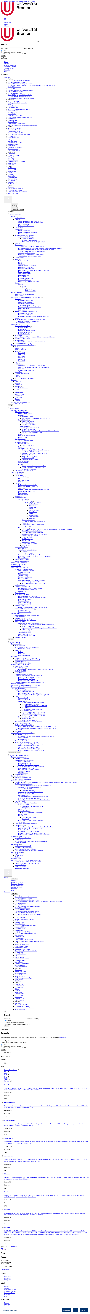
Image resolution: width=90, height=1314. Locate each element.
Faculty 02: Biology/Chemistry (16, 82)
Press (5, 71)
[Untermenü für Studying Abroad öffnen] (28, 499)
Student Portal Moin (13, 137)
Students (6, 63)
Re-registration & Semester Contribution (19, 134)
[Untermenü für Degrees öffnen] (23, 415)
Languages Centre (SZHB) (15, 115)
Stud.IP (10, 139)
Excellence (11, 187)
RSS (2, 1248)
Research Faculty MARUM (15, 188)
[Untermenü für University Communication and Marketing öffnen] (35, 345)
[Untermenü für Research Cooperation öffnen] (24, 776)
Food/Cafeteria (12, 168)
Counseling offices (13, 107)
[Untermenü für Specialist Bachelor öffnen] (29, 420)
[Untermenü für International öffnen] (22, 229)
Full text (5, 50)
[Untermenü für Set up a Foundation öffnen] (30, 811)
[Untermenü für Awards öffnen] (19, 259)
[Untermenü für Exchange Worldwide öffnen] (34, 520)
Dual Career (11, 158)
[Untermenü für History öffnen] (19, 283)
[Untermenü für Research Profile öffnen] (21, 644)
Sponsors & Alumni (9, 68)
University (7, 1081)
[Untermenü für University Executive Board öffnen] (31, 326)
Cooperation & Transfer (10, 1070)
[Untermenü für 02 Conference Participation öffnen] (38, 704)
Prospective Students (10, 65)
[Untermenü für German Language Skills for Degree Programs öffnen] (48, 450)
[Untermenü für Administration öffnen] (23, 340)
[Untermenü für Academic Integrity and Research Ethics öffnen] (34, 733)
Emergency (7, 1279)
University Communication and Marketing (19, 109)
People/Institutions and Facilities (12, 52)
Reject (75, 1310)
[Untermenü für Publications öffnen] (22, 364)
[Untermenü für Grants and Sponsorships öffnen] (25, 781)
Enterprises (7, 70)
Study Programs (12, 141)
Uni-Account (11, 180)
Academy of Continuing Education (17, 103)
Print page (3, 1249)
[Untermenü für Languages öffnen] (21, 386)
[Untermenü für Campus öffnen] (16, 380)
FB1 (5, 1071)
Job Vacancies (12, 163)
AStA (9, 104)
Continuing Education (10, 66)
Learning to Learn (13, 144)
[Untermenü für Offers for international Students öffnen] (36, 550)
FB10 (5, 1073)
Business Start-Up (13, 160)
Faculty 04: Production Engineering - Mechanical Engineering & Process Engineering (31, 85)
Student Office (12, 114)
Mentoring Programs (13, 155)
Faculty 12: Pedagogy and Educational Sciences (21, 98)
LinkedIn (6, 1306)
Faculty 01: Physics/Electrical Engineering (19, 80)
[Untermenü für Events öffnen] (26, 288)
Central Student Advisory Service (17, 123)
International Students (14, 131)
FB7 (5, 1076)
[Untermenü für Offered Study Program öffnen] (28, 412)
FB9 (5, 1078)
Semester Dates (12, 136)
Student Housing (12, 177)
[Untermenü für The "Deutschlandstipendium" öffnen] (32, 784)
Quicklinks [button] (7, 892)
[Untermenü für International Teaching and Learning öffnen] (35, 609)
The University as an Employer (16, 161)
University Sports (12, 169)
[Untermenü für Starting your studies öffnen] (23, 472)
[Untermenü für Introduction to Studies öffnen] (28, 477)
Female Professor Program (15, 190)
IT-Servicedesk (12, 171)
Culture (10, 172)
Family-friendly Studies (14, 130)
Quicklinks (7, 77)
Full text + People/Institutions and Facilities (15, 54)
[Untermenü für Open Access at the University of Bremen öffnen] (38, 647)
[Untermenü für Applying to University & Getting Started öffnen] (42, 623)
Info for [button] (6, 877)
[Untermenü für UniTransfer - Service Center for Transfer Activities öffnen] (40, 860)
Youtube (6, 1303)
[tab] (46, 1053)
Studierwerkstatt (12, 120)
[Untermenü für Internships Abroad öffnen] (29, 528)
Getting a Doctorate (13, 157)
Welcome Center (12, 122)
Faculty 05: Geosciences (14, 87)
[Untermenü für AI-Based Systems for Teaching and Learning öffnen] (44, 580)
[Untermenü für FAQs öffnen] (22, 464)
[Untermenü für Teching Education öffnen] (29, 426)
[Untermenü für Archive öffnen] (20, 351)
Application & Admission (15, 128)
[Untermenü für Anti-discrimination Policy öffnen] (33, 237)
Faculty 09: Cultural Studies (15, 93)
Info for (6, 62)
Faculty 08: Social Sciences (15, 91)
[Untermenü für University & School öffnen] (23, 852)
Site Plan (10, 174)
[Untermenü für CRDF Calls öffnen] (26, 701)
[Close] (8, 213)
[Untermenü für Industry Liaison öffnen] (21, 844)
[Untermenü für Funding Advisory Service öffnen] (30, 690)
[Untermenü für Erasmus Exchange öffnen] (33, 501)
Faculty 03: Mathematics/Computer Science (20, 84)
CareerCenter (11, 153)
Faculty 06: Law (12, 88)
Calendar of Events (13, 182)
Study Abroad (11, 145)
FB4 (5, 1074)
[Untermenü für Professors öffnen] (21, 299)
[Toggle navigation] (38, 41)
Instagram (7, 1304)
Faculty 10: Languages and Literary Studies (20, 95)
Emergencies (11, 176)
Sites (5, 1079)
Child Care (11, 164)
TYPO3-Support (12, 1246)
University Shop (12, 179)
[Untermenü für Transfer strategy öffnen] (24, 245)
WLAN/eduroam (12, 184)
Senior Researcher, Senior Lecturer (17, 191)
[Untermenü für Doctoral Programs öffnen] (26, 668)
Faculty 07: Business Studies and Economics (20, 90)
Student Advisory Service (15, 142)
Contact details (5, 1269)
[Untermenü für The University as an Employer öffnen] (29, 402)
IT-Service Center (13, 112)
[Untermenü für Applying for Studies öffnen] (27, 442)
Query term (4, 48)
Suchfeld (3, 1041)
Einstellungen (66, 1310)
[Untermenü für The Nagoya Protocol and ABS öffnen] (33, 725)
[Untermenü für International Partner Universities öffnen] (33, 760)
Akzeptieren (84, 1310)
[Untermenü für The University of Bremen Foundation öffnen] (36, 803)
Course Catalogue (13, 149)
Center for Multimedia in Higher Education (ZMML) (22, 125)
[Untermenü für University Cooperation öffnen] (25, 757)
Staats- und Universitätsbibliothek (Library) (20, 117)
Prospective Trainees (17, 885)
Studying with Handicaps (15, 147)
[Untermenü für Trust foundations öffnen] (25, 825)
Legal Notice (7, 1276)
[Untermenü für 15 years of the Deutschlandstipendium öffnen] (40, 787)
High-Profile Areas (13, 193)
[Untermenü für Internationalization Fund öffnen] (33, 717)
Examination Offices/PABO (15, 133)
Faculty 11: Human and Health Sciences (19, 96)
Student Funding (12, 106)
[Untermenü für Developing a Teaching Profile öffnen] (32, 569)
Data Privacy (7, 1278)
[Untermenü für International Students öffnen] (27, 547)
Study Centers (12, 118)
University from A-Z (13, 101)
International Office (13, 110)
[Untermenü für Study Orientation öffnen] (25, 439)
